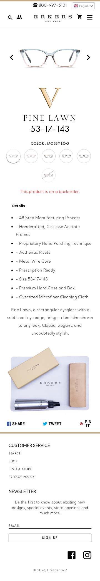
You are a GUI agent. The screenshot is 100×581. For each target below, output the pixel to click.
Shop (13, 461)
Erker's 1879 (57, 570)
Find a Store (20, 469)
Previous (11, 57)
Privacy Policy (22, 477)
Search (15, 453)
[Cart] (79, 17)
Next (88, 57)
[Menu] (90, 18)
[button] (83, 6)
